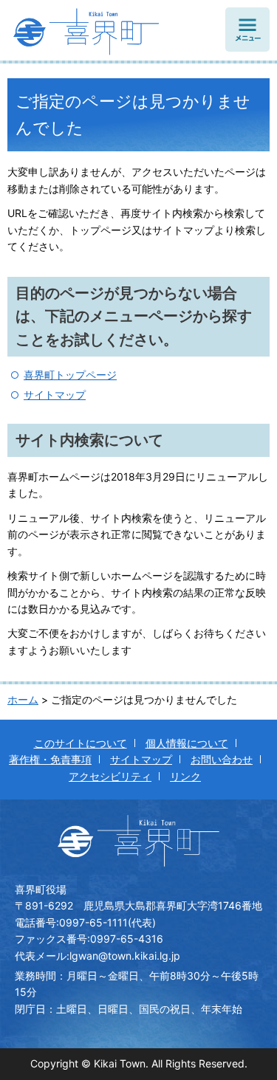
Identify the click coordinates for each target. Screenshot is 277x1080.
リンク (185, 776)
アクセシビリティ (110, 776)
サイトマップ (55, 394)
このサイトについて (80, 743)
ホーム (22, 699)
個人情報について (187, 743)
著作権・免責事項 (50, 759)
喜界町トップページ (70, 374)
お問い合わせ (222, 759)
